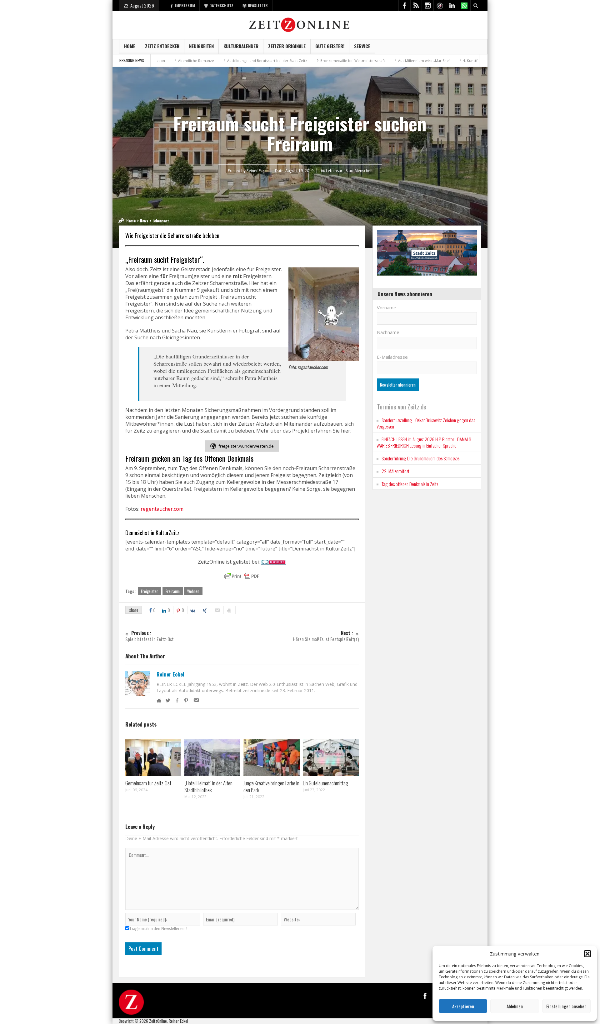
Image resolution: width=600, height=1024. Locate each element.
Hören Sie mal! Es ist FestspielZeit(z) (326, 636)
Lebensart (335, 170)
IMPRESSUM (185, 5)
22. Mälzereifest (395, 471)
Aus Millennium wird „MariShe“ (385, 60)
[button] (587, 953)
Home (129, 46)
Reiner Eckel (170, 674)
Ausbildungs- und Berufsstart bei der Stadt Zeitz (228, 60)
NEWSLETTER (258, 5)
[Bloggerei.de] (273, 561)
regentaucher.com (162, 508)
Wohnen (193, 591)
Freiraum (173, 591)
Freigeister (149, 591)
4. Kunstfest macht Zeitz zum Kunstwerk (457, 60)
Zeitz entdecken (162, 46)
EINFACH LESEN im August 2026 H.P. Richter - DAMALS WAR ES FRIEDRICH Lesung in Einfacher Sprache (424, 442)
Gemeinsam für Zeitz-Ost (148, 783)
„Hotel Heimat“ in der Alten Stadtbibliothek (208, 786)
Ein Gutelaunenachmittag (325, 783)
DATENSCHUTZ (221, 5)
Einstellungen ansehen (566, 1006)
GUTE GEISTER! (329, 46)
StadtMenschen (359, 170)
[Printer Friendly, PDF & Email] (241, 576)
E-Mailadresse (392, 357)
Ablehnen (515, 1006)
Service (362, 46)
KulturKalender (240, 46)
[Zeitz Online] (300, 24)
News (144, 220)
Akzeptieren (463, 1006)
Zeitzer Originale (287, 46)
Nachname (388, 332)
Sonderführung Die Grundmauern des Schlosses (420, 458)
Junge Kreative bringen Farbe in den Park (271, 786)
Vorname (386, 307)
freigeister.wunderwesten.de (246, 446)
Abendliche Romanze (157, 60)
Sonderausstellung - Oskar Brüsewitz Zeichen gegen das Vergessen (426, 423)
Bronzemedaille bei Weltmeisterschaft (313, 60)
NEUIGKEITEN (201, 46)
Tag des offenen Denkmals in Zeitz (410, 483)
